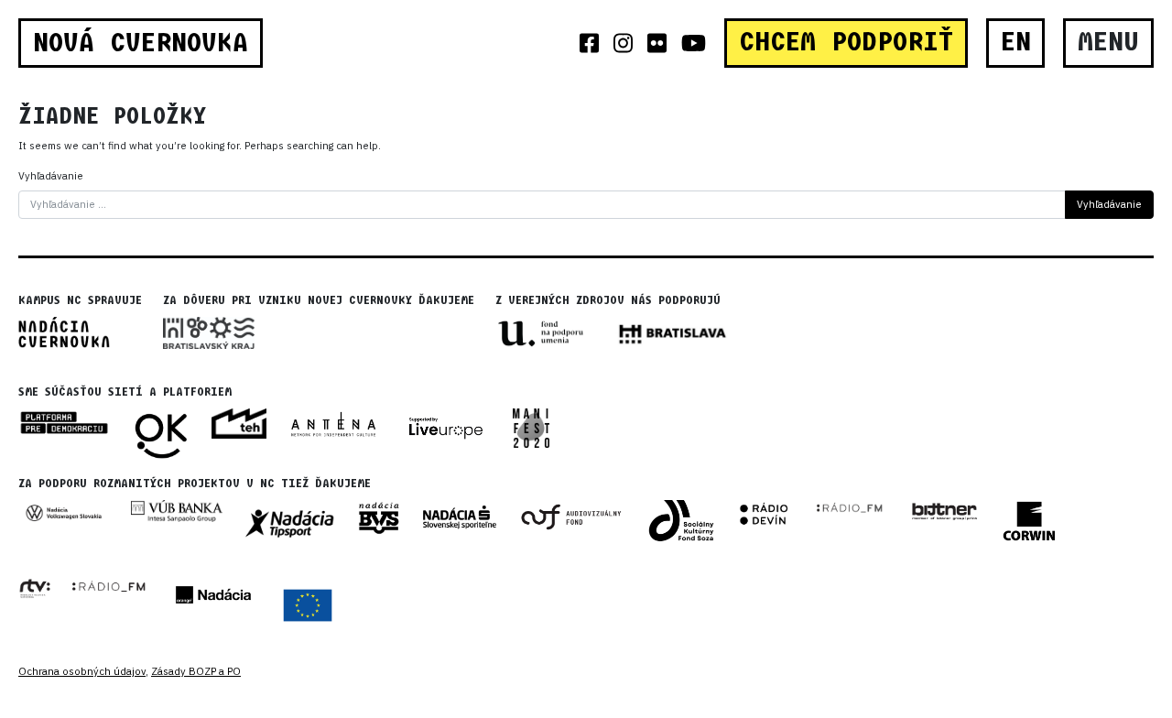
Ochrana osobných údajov (82, 671)
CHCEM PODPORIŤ (846, 42)
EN (1016, 42)
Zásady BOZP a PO (196, 671)
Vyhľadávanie (50, 175)
